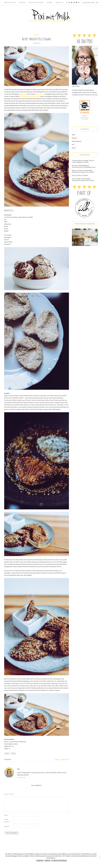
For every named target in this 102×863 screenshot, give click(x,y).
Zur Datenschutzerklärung (59, 860)
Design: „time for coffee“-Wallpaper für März (83, 161)
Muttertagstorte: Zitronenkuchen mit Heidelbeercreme (83, 166)
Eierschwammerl (35, 96)
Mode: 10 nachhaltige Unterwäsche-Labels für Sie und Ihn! (83, 171)
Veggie (13, 753)
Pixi (18, 769)
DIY (73, 144)
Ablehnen (47, 860)
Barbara (74, 170)
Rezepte (36, 34)
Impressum (22, 2)
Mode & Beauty (76, 141)
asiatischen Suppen (24, 96)
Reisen (74, 148)
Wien (73, 135)
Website (6, 826)
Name (6, 815)
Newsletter (59, 2)
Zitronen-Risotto (39, 94)
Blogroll (50, 2)
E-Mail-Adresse (7, 821)
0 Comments (7, 759)
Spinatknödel (23, 94)
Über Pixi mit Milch (10, 2)
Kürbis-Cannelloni (82, 175)
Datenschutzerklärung (36, 2)
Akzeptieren (40, 860)
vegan (7, 753)
